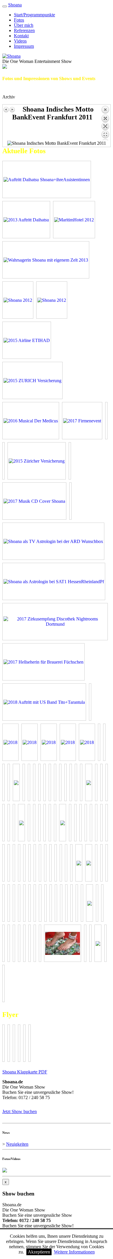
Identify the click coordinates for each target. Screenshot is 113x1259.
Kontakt (21, 35)
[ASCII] (89, 903)
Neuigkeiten (17, 1144)
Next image (12, 109)
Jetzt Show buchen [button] (19, 1111)
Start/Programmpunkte (34, 14)
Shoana (15, 4)
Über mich (23, 25)
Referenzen (24, 30)
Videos (20, 40)
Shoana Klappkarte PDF (24, 1071)
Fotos (19, 19)
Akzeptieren (39, 1251)
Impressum (24, 46)
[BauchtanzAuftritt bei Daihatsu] (26, 219)
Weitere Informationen (74, 1251)
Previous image (6, 109)
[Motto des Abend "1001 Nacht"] (74, 219)
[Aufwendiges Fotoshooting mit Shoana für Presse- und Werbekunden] (17, 300)
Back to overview (105, 122)
